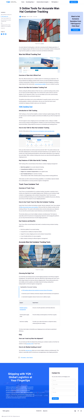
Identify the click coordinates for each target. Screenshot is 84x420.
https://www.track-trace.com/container (29, 207)
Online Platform (30, 357)
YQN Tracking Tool (4, 16)
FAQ (1, 23)
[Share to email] (5, 34)
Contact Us (3, 28)
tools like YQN (30, 343)
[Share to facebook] (1, 34)
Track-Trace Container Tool (6, 18)
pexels (42, 269)
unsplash (42, 43)
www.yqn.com (28, 350)
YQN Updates (23, 357)
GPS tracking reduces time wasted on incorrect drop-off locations (37, 290)
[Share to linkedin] (3, 34)
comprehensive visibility (40, 84)
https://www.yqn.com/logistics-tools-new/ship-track (42, 131)
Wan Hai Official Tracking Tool (6, 14)
